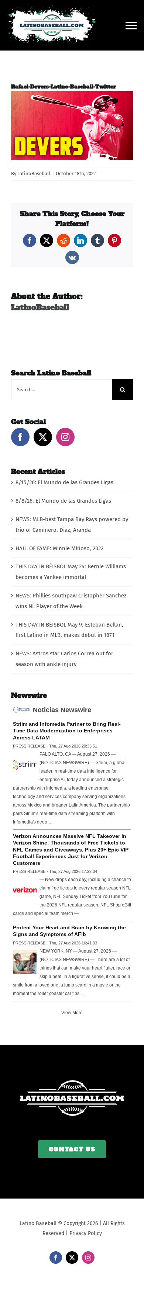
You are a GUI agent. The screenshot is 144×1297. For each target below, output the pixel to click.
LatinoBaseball (33, 173)
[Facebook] (20, 437)
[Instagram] (65, 437)
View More (72, 1012)
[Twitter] (43, 437)
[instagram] (88, 1257)
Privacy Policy (85, 1233)
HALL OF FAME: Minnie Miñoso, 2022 (59, 548)
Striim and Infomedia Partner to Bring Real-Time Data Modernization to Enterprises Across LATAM (67, 730)
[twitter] (72, 1257)
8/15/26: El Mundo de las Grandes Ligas (64, 482)
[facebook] (55, 1257)
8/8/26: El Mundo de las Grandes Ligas (63, 500)
